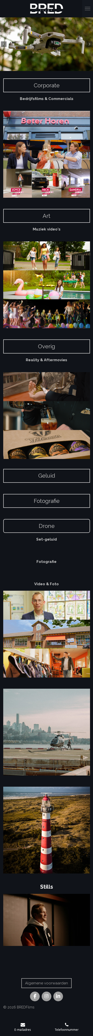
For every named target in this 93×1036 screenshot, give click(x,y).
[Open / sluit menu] (87, 8)
